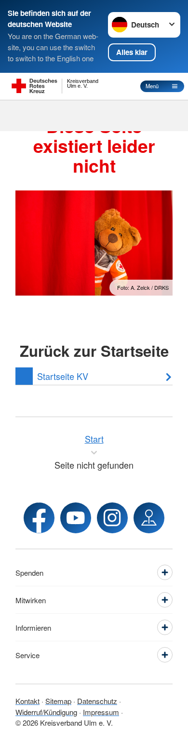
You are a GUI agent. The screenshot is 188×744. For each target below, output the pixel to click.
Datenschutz (97, 701)
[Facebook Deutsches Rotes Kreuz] (39, 517)
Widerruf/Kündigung (46, 712)
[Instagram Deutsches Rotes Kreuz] (112, 517)
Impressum (101, 712)
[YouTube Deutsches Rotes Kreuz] (75, 517)
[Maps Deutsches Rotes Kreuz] (149, 517)
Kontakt (27, 701)
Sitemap (58, 701)
